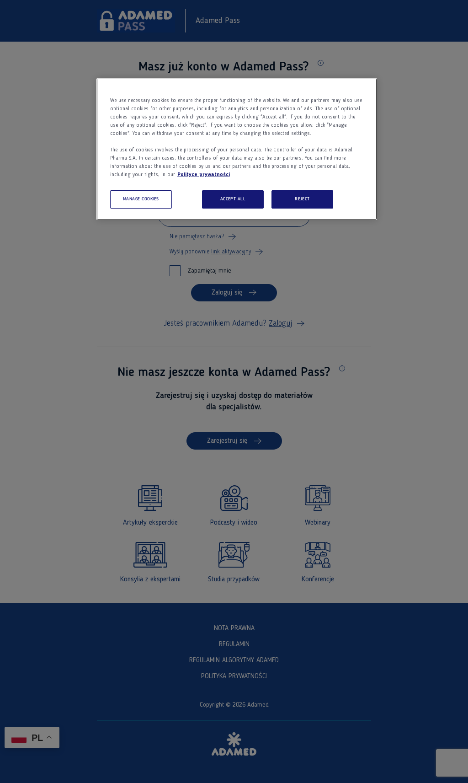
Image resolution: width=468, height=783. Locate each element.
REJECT (302, 199)
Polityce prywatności (203, 174)
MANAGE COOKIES (141, 199)
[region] (236, 149)
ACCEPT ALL (233, 199)
